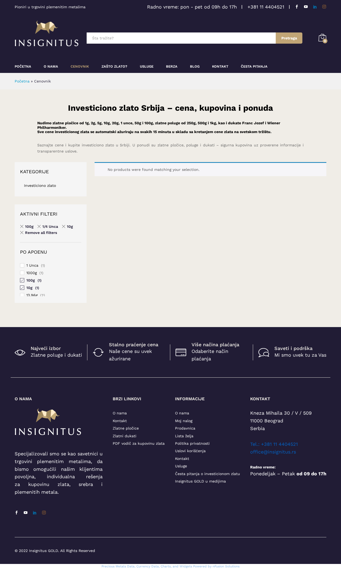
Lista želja (184, 436)
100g (29, 226)
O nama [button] (51, 66)
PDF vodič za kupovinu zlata (139, 443)
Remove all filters (41, 232)
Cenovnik (80, 66)
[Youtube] (305, 7)
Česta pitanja (254, 66)
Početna (23, 66)
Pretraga (289, 38)
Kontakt (220, 66)
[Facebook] (296, 7)
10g (70, 226)
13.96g (32, 295)
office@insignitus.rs (273, 452)
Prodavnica (185, 428)
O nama (120, 413)
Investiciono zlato (40, 185)
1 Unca (32, 265)
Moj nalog (183, 421)
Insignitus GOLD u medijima (200, 481)
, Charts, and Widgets (175, 566)
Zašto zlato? (114, 66)
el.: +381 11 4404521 (275, 444)
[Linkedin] (314, 7)
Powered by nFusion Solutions (216, 566)
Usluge (146, 66)
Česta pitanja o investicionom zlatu (207, 474)
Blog (195, 66)
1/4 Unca (50, 226)
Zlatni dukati (124, 436)
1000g (31, 273)
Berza (171, 66)
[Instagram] (324, 7)
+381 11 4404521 (265, 7)
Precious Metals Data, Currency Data (130, 566)
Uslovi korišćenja (190, 451)
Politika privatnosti (192, 443)
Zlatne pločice (126, 428)
